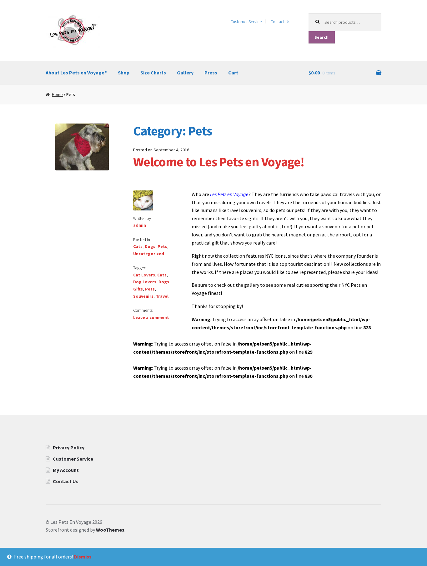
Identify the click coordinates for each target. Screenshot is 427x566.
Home (57, 94)
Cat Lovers (144, 275)
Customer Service (246, 21)
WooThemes (110, 530)
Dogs (150, 246)
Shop (123, 72)
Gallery (185, 72)
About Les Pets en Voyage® (76, 72)
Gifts (138, 289)
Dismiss (83, 556)
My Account (66, 470)
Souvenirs (143, 296)
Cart (233, 72)
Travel (162, 296)
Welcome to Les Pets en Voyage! (218, 162)
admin (139, 225)
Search (321, 37)
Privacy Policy (68, 447)
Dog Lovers (144, 282)
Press (210, 72)
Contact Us (280, 21)
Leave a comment (151, 317)
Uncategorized (148, 253)
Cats (138, 246)
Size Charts (153, 72)
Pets (162, 246)
